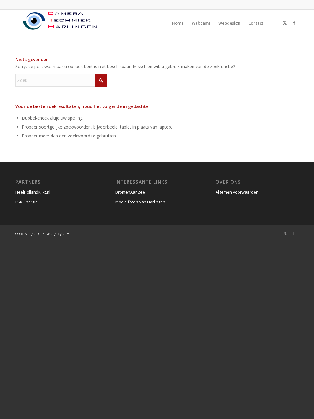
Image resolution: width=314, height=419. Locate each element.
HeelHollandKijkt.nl (32, 192)
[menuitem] (178, 23)
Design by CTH (57, 233)
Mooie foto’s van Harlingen (140, 202)
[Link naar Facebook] (294, 22)
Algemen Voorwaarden (237, 192)
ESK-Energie (26, 202)
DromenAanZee (130, 192)
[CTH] (61, 23)
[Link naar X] (284, 22)
